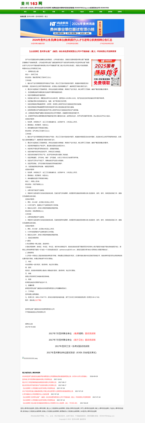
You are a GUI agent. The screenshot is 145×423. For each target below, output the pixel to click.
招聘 (34, 68)
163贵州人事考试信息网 (36, 8)
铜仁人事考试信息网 (102, 408)
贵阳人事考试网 (40, 408)
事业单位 (67, 333)
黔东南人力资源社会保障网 (32, 411)
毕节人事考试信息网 (87, 408)
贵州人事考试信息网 (27, 408)
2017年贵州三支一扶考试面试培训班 (72, 346)
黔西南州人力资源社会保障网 (69, 411)
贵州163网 (23, 8)
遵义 (46, 16)
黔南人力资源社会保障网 (50, 411)
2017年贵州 (52, 352)
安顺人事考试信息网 (72, 408)
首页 (25, 11)
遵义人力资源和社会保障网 (56, 408)
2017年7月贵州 (56, 333)
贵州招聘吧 (47, 8)
